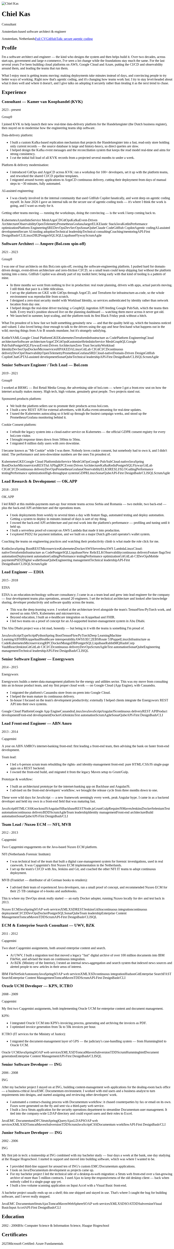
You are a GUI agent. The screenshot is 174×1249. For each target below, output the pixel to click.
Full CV (40, 39)
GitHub (51, 39)
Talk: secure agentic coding (74, 39)
